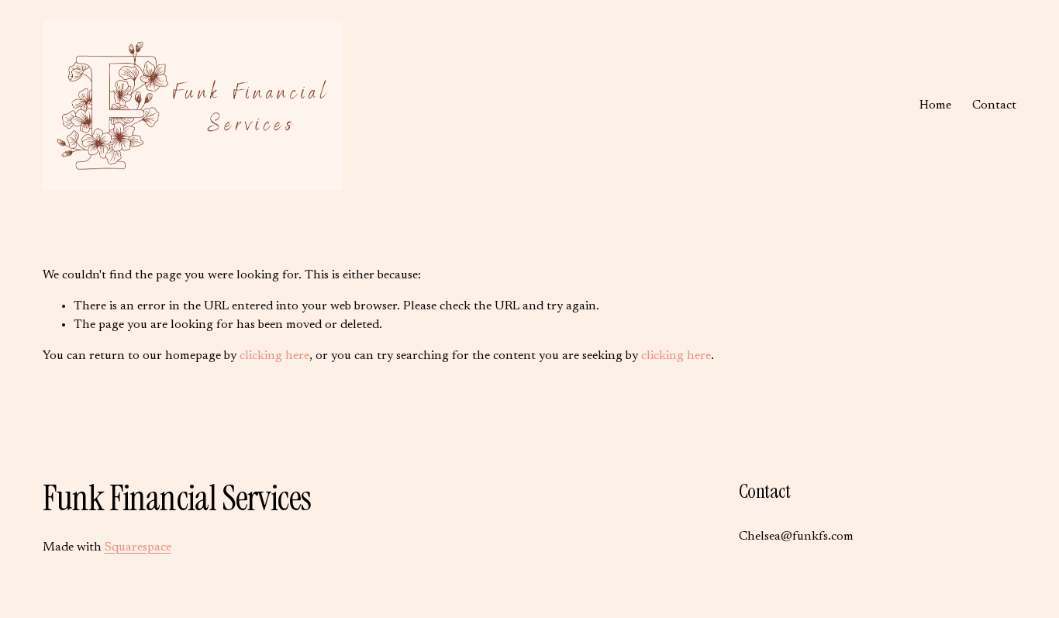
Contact (994, 105)
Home (935, 105)
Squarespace (138, 547)
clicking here (274, 356)
